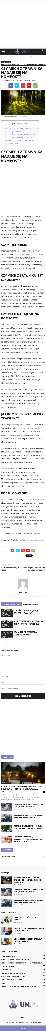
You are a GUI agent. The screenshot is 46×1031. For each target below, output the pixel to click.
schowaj (25, 123)
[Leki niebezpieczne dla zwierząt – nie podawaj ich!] (6, 942)
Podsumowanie (12, 143)
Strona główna (5, 57)
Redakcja (8, 80)
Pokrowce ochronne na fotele (13, 973)
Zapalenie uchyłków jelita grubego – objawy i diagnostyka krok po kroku (28, 839)
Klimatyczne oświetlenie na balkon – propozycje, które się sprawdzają (21, 787)
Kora (3, 983)
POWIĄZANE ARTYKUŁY (11, 604)
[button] (43, 52)
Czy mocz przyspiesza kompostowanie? (25, 633)
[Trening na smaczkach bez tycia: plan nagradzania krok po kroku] (6, 829)
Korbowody (6, 970)
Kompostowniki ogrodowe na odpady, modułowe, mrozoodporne (7, 613)
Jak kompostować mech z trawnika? (20, 140)
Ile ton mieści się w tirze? (10, 568)
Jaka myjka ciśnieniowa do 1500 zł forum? (34, 568)
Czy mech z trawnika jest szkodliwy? (20, 134)
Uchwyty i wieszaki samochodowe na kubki (18, 987)
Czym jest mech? (13, 131)
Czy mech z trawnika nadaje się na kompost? (20, 128)
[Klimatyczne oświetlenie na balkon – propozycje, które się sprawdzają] (23, 773)
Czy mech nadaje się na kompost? (19, 137)
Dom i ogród (6, 62)
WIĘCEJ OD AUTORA (31, 604)
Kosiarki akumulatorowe (11, 980)
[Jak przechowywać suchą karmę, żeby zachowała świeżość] (6, 818)
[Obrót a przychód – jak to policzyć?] (6, 920)
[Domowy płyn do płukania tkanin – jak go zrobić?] (6, 931)
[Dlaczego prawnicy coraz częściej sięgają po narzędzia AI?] (6, 807)
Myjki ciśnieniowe (8, 956)
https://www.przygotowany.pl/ (29, 540)
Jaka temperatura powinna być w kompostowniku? (28, 622)
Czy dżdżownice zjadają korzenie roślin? (26, 611)
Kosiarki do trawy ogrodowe (13, 976)
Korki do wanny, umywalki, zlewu (15, 960)
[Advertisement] (23, 24)
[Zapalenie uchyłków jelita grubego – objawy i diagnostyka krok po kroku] (6, 839)
